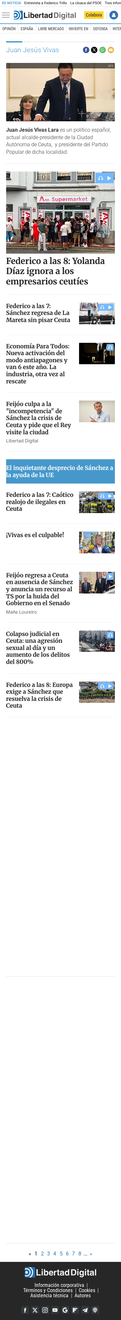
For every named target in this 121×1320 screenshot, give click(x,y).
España (27, 29)
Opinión (8, 29)
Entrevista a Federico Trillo (45, 3)
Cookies (87, 1290)
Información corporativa (59, 1285)
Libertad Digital (60, 1272)
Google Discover (65, 1310)
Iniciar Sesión (113, 15)
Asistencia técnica (49, 1295)
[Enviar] (102, 50)
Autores (83, 1295)
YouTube (55, 1310)
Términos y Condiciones (48, 1290)
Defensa (100, 29)
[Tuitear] (94, 50)
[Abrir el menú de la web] (7, 15)
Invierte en (78, 29)
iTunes (95, 1310)
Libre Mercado (51, 29)
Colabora (94, 15)
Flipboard (75, 1310)
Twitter (35, 1310)
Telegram (85, 1310)
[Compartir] (86, 50)
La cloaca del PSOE (86, 3)
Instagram (45, 1310)
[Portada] (45, 15)
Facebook (25, 1310)
